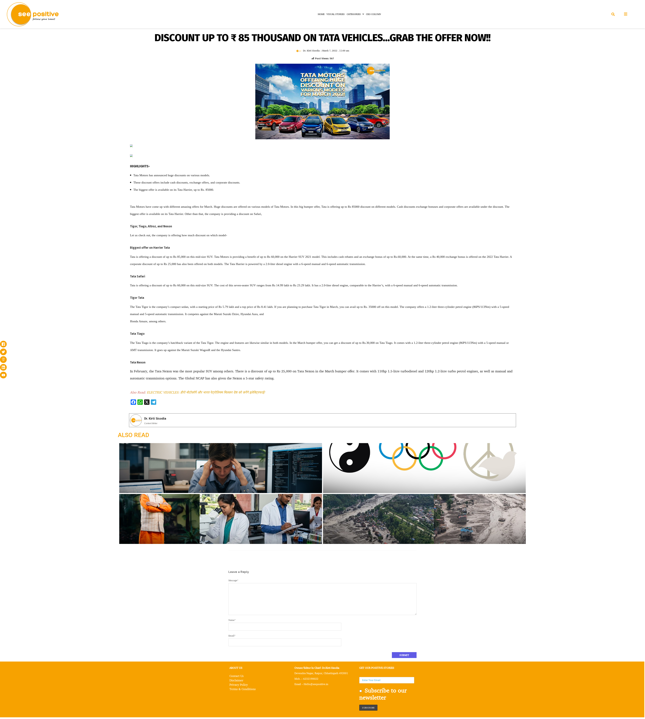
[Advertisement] (65, 169)
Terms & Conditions (242, 689)
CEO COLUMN (373, 14)
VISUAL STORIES (336, 14)
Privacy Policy (238, 684)
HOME (321, 14)
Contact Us (236, 676)
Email (231, 635)
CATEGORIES (354, 14)
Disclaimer (236, 680)
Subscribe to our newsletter (383, 694)
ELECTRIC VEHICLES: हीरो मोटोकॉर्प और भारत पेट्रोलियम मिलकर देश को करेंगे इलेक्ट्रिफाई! (206, 392)
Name (232, 620)
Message (233, 580)
